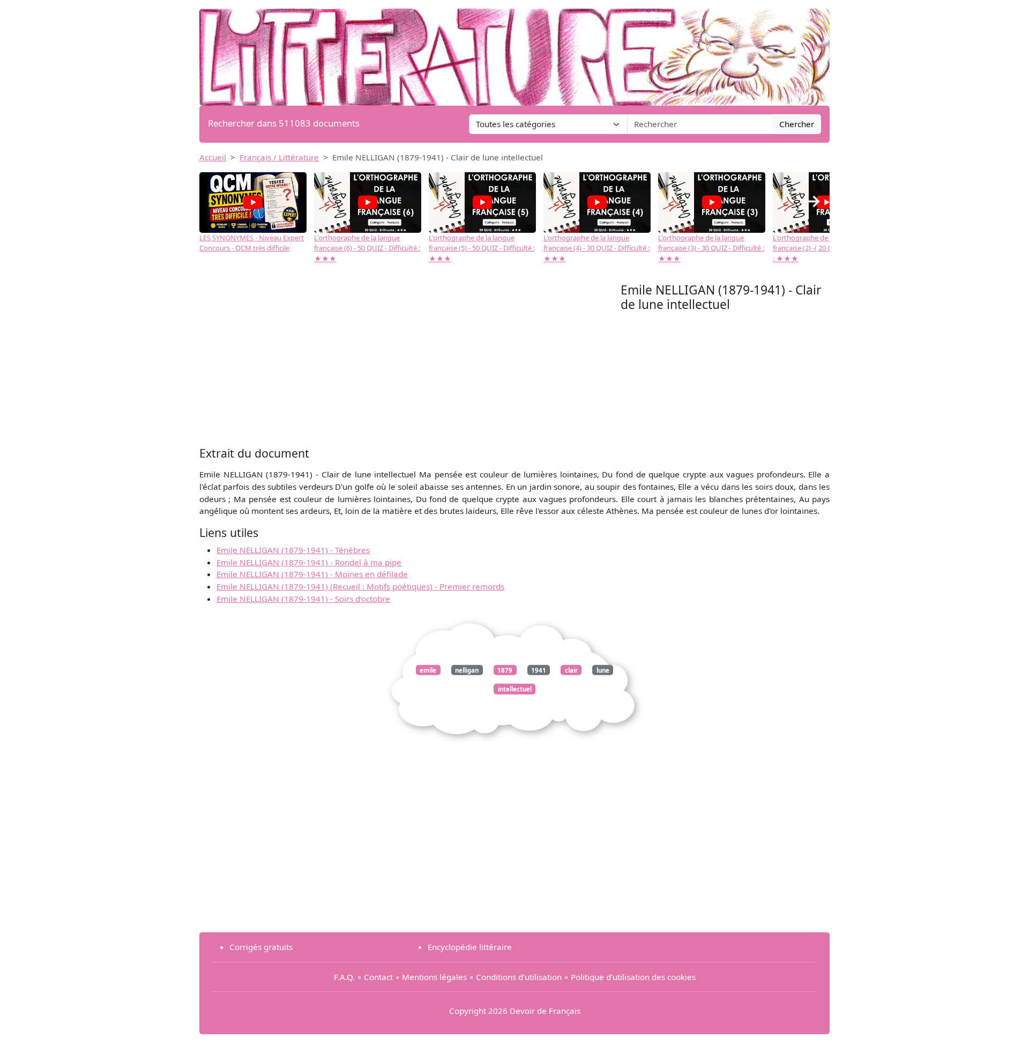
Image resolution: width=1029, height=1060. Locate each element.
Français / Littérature (279, 157)
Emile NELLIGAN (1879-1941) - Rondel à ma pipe (309, 562)
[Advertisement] (410, 363)
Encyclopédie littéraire (470, 946)
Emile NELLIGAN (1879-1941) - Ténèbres (293, 549)
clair (571, 670)
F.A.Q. (344, 976)
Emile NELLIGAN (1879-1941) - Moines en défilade (312, 574)
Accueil (212, 157)
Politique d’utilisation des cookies (633, 976)
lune (602, 670)
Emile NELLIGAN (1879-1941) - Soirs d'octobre (303, 598)
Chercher (796, 124)
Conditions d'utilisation (519, 976)
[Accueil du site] (514, 52)
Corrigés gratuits (261, 946)
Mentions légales (434, 976)
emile (428, 670)
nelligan (467, 670)
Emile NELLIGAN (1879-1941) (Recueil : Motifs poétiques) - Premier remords (360, 586)
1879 (504, 670)
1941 (538, 670)
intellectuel (515, 689)
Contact (378, 976)
